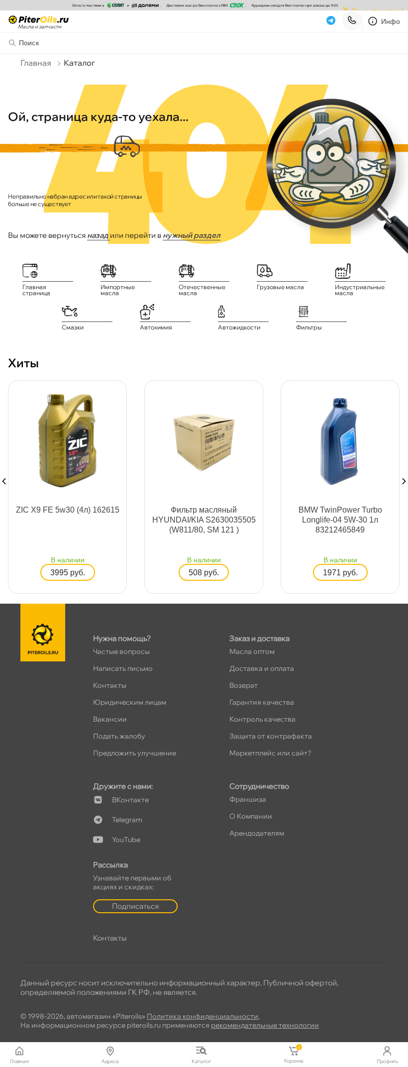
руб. (67, 572)
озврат (243, 685)
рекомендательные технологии (265, 1025)
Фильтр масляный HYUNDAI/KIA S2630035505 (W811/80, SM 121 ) (204, 520)
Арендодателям (256, 833)
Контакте (130, 799)
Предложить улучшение (134, 752)
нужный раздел (191, 235)
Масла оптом (252, 651)
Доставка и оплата (261, 668)
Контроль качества (262, 719)
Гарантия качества (261, 702)
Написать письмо (123, 668)
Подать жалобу (119, 736)
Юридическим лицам (129, 702)
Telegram (127, 819)
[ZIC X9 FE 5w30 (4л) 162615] (67, 439)
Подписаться (135, 906)
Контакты (109, 685)
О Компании (250, 816)
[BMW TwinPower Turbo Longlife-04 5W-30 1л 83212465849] (340, 439)
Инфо (391, 21)
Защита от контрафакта (270, 736)
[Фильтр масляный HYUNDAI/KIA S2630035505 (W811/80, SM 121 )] (204, 439)
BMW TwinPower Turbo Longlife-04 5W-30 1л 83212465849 (340, 520)
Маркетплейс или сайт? (270, 752)
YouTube (126, 839)
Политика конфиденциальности (202, 1016)
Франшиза (247, 799)
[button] (4, 481)
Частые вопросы (121, 651)
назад (98, 235)
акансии (110, 719)
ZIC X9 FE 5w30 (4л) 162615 (67, 510)
